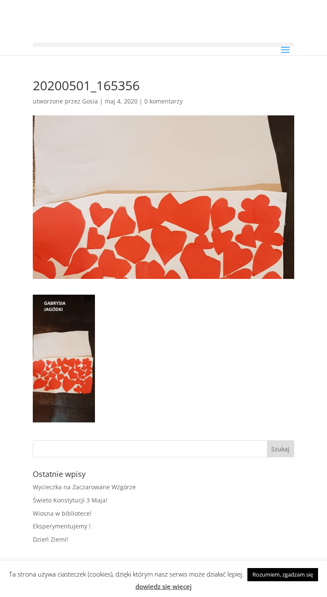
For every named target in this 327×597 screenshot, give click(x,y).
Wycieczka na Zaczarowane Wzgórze (84, 487)
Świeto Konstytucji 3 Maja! (70, 500)
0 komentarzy (163, 101)
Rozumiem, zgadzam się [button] (282, 574)
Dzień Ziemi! (50, 539)
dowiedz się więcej (163, 586)
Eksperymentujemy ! (62, 526)
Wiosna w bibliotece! (62, 513)
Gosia (90, 101)
